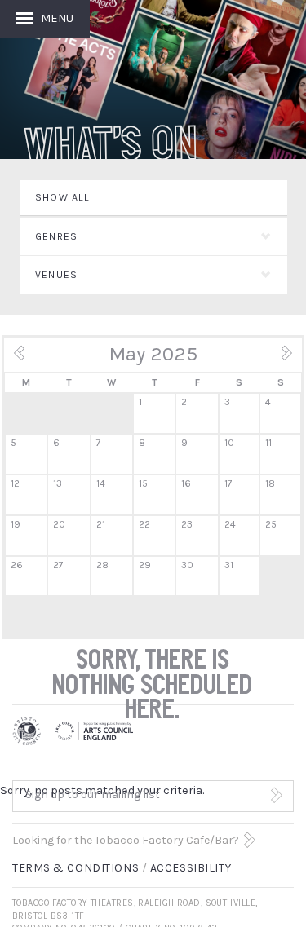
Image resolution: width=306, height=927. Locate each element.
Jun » (277, 358)
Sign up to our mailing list (92, 794)
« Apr (29, 358)
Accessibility (190, 868)
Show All (63, 197)
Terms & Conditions (75, 868)
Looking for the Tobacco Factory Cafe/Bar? (125, 840)
